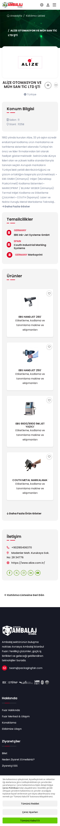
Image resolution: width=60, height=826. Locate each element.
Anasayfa (16, 16)
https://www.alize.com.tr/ (28, 563)
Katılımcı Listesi (35, 16)
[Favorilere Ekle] (56, 85)
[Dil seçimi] (41, 5)
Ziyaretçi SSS (10, 766)
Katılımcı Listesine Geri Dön (25, 595)
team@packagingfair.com (25, 668)
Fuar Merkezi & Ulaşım (16, 716)
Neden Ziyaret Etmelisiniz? (18, 759)
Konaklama (9, 722)
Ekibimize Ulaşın (12, 729)
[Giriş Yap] (48, 5)
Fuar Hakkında (11, 710)
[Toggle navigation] (54, 5)
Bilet (4, 753)
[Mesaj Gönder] (48, 85)
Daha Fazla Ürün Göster (25, 513)
